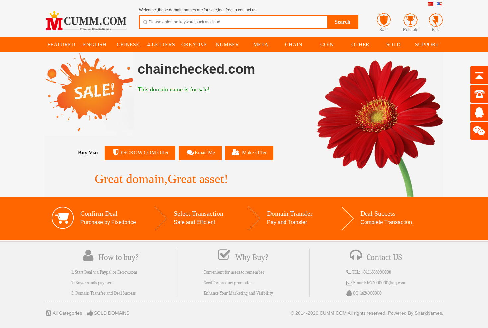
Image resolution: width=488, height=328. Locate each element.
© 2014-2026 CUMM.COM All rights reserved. (339, 313)
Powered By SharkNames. (415, 313)
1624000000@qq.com (386, 282)
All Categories (67, 313)
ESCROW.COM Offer (144, 152)
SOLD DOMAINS (111, 313)
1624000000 (371, 293)
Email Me (205, 152)
